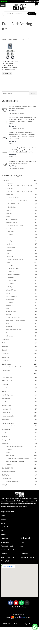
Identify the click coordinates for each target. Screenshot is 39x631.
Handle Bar (9, 244)
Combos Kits (6, 370)
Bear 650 (5, 346)
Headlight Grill (10, 247)
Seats (8, 308)
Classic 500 (5, 357)
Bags (2, 530)
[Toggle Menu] (2, 5)
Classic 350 (5, 353)
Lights (8, 262)
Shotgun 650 (6, 440)
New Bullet (5, 433)
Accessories (5, 180)
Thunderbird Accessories (14, 330)
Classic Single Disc (13, 198)
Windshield (9, 336)
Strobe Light (12, 280)
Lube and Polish (11, 290)
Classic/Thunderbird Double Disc (18, 201)
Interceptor (5, 419)
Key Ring (11, 231)
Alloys (3, 515)
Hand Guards (6, 388)
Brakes (8, 216)
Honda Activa (6, 412)
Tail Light (11, 287)
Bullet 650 (5, 350)
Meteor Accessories (8, 423)
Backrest (9, 210)
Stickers (10, 235)
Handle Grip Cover (7, 395)
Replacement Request (27, 557)
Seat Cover (9, 305)
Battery (4, 343)
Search (31, 14)
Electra (4, 374)
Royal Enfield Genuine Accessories (18, 458)
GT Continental (7, 381)
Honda (8, 452)
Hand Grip (9, 241)
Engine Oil (9, 449)
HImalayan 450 (6, 409)
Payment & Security (7, 546)
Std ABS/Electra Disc (14, 204)
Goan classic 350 (7, 377)
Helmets (10, 302)
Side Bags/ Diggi (11, 311)
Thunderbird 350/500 (8, 471)
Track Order (5, 542)
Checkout (4, 553)
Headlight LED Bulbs (14, 274)
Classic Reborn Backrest (13, 367)
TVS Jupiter (5, 475)
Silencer (8, 314)
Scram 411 (5, 436)
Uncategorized (6, 478)
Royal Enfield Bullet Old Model (15, 461)
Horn (7, 253)
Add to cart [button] (7, 73)
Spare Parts (5, 443)
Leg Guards (9, 256)
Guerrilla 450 (6, 384)
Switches (11, 284)
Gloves (8, 238)
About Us (23, 550)
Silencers (4, 519)
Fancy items (9, 229)
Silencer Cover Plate (14, 317)
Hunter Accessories (8, 416)
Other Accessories (11, 296)
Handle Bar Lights (13, 268)
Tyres (8, 333)
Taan (7, 323)
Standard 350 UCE (7, 468)
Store (22, 546)
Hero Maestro (6, 402)
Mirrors (8, 293)
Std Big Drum (12, 207)
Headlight (11, 271)
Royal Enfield (10, 455)
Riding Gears (10, 299)
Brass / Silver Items (12, 219)
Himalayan (9, 250)
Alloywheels (9, 183)
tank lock (9, 464)
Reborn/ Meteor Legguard (16, 259)
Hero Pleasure (6, 405)
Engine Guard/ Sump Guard (14, 226)
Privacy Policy (5, 561)
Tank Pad (9, 326)
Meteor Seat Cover (12, 426)
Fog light (10, 265)
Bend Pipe (9, 213)
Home (22, 542)
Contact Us (24, 553)
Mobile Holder (6, 429)
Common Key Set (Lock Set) (14, 446)
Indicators (11, 277)
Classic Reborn (6, 364)
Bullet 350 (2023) (11, 222)
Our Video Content (7, 550)
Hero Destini (6, 398)
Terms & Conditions (7, 557)
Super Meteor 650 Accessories (15, 320)
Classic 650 (5, 360)
